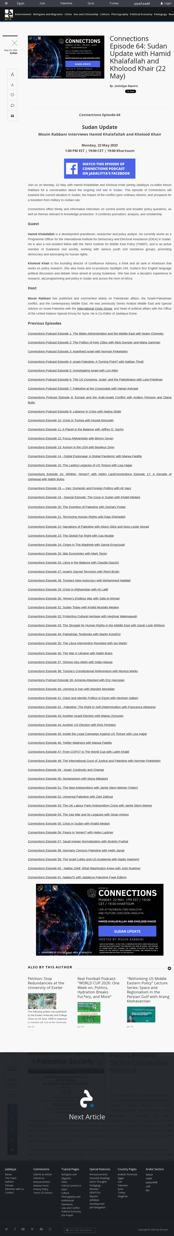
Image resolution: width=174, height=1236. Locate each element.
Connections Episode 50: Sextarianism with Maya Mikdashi (68, 778)
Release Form (41, 1185)
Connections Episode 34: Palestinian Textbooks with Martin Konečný (74, 634)
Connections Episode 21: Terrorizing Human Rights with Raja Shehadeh (76, 517)
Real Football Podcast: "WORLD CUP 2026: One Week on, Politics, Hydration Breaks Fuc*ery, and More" (98, 987)
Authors (9, 1181)
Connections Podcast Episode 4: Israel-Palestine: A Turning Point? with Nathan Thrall (85, 361)
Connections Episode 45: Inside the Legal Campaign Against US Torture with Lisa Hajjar (87, 734)
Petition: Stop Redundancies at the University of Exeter (46, 983)
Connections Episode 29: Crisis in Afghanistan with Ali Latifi (68, 589)
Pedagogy (160, 14)
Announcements (99, 1174)
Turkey (114, 3)
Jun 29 (31, 1026)
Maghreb (123, 1196)
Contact (9, 1192)
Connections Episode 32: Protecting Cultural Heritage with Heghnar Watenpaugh (82, 616)
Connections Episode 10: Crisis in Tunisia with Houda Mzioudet (71, 420)
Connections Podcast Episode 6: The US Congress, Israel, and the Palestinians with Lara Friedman (95, 379)
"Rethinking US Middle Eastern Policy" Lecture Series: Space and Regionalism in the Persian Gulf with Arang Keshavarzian (148, 989)
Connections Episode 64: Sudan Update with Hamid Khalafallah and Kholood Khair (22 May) (140, 57)
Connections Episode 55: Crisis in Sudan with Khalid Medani (69, 823)
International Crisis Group (94, 308)
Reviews (94, 1189)
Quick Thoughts (98, 1181)
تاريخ (148, 1186)
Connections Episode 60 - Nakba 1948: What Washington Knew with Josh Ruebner (84, 868)
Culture (105, 14)
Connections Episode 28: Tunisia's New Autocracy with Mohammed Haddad (79, 580)
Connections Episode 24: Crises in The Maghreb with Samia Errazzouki (76, 544)
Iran (42, 3)
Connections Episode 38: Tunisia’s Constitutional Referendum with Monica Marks (83, 671)
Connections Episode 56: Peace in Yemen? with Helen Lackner (70, 832)
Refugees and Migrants (48, 14)
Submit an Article (42, 1174)
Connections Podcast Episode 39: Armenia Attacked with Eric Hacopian (76, 680)
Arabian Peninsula (127, 1174)
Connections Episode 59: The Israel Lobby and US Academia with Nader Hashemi (83, 859)
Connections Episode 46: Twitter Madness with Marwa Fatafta (70, 742)
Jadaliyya (9, 13)
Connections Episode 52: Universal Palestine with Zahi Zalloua (70, 796)
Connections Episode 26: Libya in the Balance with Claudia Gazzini (73, 562)
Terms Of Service (42, 1192)
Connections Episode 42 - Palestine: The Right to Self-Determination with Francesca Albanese (92, 707)
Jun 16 (130, 1026)
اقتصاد (149, 1178)
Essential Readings (100, 1178)
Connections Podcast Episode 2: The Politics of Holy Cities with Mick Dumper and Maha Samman (94, 342)
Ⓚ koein (164, 1229)
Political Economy (141, 14)
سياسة (149, 1174)
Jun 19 (80, 1026)
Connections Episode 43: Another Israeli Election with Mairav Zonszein (76, 716)
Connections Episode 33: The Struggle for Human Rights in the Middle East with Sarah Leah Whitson (96, 625)
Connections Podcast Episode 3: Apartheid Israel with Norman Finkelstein (78, 351)
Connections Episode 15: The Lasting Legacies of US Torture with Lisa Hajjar (80, 465)
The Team (10, 1178)
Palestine (66, 3)
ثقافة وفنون (151, 1182)
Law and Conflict (70, 1207)
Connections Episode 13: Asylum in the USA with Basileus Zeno (71, 447)
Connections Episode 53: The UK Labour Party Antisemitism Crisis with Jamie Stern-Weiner (90, 805)
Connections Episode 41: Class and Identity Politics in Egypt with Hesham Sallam (83, 698)
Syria (91, 3)
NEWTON (95, 1192)
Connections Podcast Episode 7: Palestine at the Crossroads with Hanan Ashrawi (83, 388)
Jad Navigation (98, 1207)
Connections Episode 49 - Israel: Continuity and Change (66, 770)
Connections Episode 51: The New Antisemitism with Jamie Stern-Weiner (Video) (83, 787)
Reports (94, 1196)
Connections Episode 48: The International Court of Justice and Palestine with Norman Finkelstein (94, 761)
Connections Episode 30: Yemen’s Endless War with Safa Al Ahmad (73, 598)
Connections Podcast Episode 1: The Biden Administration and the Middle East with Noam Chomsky (96, 333)
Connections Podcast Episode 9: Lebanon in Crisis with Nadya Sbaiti (74, 411)
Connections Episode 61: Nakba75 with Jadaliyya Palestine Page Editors (77, 877)
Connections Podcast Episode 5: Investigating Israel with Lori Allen (73, 370)
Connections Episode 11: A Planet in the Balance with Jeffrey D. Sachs (76, 429)
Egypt (20, 3)
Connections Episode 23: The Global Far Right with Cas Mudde (71, 535)
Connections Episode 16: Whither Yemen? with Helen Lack (71, 474)
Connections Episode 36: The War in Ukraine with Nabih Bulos (70, 653)
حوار (148, 1190)
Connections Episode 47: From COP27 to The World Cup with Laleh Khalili (78, 752)
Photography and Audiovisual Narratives (70, 1200)
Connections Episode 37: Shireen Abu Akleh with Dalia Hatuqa (70, 662)
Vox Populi (67, 1215)
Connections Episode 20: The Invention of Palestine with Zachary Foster (77, 507)
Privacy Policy (40, 1189)
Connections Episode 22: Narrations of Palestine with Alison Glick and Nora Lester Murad (88, 526)
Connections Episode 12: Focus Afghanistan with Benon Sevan (70, 438)
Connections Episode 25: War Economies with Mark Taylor (67, 553)
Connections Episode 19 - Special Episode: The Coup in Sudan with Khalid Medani (84, 497)
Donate (9, 1185)
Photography (119, 14)
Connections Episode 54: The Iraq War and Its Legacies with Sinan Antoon (78, 814)
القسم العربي (142, 3)
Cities (68, 14)
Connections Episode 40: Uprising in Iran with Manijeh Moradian (71, 689)
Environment (23, 14)
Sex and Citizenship (86, 14)
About (8, 1174)
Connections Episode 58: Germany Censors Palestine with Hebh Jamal (76, 850)
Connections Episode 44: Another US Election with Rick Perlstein (72, 725)
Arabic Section (155, 1169)
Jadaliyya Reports (126, 86)
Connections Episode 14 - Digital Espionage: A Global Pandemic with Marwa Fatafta (85, 456)
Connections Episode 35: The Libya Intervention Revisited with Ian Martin (77, 643)
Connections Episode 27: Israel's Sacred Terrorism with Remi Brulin (73, 571)
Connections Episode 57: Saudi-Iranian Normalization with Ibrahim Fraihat (78, 841)
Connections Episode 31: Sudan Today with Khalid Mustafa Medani (73, 607)
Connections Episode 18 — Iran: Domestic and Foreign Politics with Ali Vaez (79, 488)
